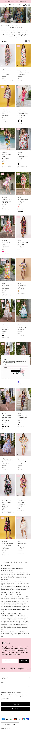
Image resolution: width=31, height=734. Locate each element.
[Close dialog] (29, 356)
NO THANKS (15, 373)
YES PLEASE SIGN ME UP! (15, 370)
